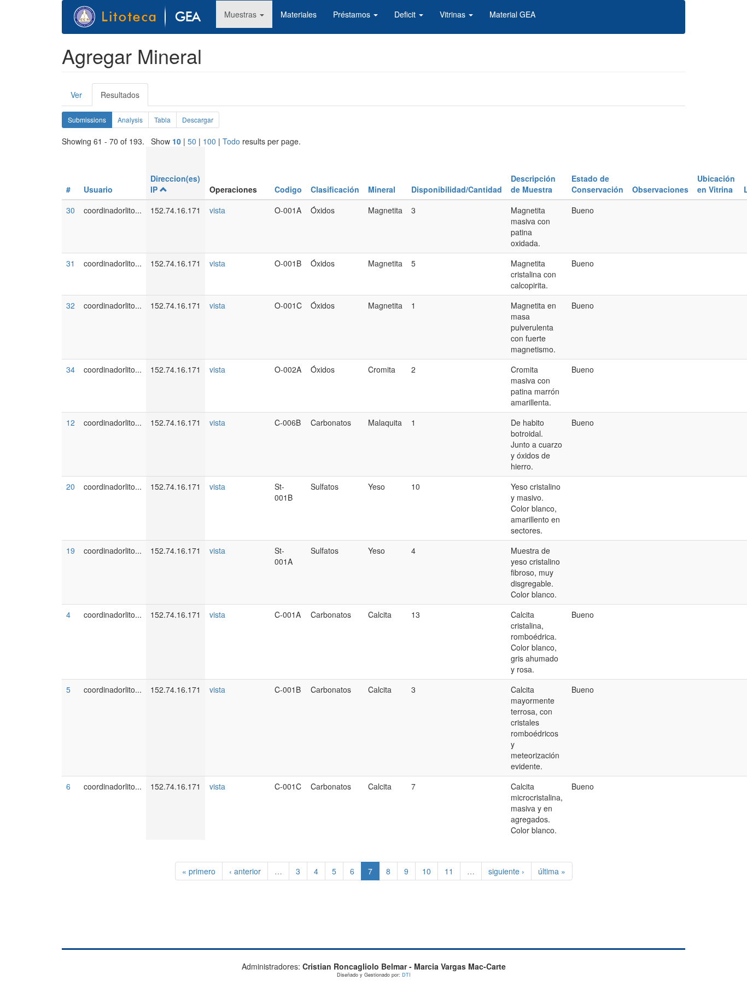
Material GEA (512, 14)
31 (70, 263)
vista (217, 210)
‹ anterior (245, 871)
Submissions (90, 121)
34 (70, 369)
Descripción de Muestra (533, 184)
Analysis (130, 119)
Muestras (241, 14)
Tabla (162, 119)
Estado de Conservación (597, 184)
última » (551, 871)
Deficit (406, 14)
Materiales (299, 14)
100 (209, 141)
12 (70, 422)
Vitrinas (454, 14)
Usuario (98, 189)
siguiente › (506, 871)
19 (70, 550)
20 (70, 486)
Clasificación (335, 189)
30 (70, 210)
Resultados (124, 97)
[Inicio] (143, 17)
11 (449, 871)
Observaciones (660, 189)
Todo (231, 141)
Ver (76, 94)
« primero (198, 871)
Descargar (197, 119)
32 (70, 305)
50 (192, 141)
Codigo (288, 189)
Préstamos (352, 14)
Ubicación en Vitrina (716, 184)
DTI (406, 974)
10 (176, 141)
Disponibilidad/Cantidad (456, 189)
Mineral (381, 189)
